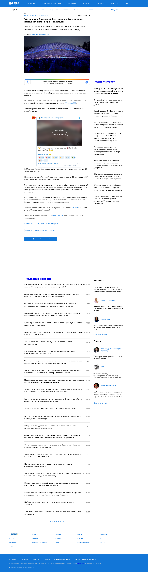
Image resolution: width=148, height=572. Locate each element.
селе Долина (57, 216)
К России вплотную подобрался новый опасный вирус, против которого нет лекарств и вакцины (108, 187)
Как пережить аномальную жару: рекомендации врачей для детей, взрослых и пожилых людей (108, 91)
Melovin (75, 208)
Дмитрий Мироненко (39, 34)
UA (11, 10)
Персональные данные (62, 559)
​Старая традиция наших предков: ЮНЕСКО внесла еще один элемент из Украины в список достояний (108, 200)
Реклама (47, 559)
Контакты (36, 559)
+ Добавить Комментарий (41, 239)
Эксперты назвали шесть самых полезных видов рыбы (50, 409)
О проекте (12, 559)
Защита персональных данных (85, 559)
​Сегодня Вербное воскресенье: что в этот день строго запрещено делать (109, 102)
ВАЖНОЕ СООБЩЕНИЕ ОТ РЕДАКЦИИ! (41, 224)
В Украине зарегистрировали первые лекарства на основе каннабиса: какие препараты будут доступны (108, 164)
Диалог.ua (80, 563)
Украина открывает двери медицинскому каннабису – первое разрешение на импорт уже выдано (107, 150)
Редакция (24, 559)
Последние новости (37, 278)
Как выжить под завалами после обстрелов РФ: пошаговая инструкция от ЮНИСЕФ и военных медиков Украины (107, 137)
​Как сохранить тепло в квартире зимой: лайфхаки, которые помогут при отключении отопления (108, 124)
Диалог (26, 13)
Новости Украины (41, 230)
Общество (28, 230)
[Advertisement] (57, 257)
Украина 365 (70, 103)
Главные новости (105, 81)
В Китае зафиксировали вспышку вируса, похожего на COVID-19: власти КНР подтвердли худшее (108, 176)
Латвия (52, 230)
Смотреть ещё (57, 521)
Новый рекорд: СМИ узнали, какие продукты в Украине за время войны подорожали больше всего (108, 113)
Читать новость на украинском (36, 15)
